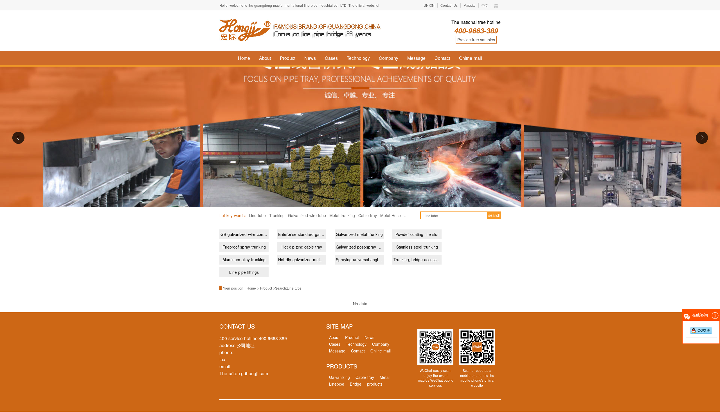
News (310, 58)
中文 (485, 5)
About (265, 58)
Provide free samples (476, 39)
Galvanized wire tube (307, 215)
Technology (358, 58)
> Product (265, 288)
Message (416, 58)
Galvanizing (339, 377)
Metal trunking (342, 215)
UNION (429, 5)
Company (388, 58)
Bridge (355, 384)
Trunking (277, 215)
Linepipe (336, 384)
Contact (442, 58)
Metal (385, 377)
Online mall (470, 58)
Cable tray (367, 215)
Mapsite (470, 5)
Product (287, 58)
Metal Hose (390, 215)
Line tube (257, 215)
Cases (331, 58)
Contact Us (449, 5)
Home (244, 58)
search (494, 215)
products (374, 384)
